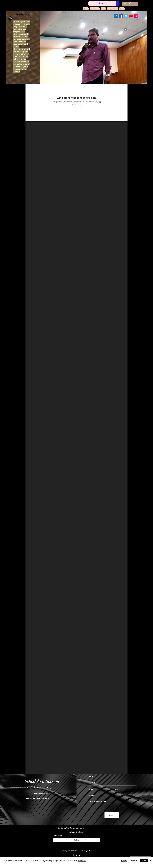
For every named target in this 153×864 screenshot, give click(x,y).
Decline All (133, 861)
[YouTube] (131, 16)
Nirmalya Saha (22, 14)
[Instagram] (136, 16)
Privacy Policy (82, 861)
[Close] (150, 860)
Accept (144, 861)
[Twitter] (126, 16)
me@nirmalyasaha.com (40, 793)
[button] (126, 28)
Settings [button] (124, 861)
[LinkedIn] (116, 16)
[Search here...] (117, 3)
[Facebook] (121, 16)
